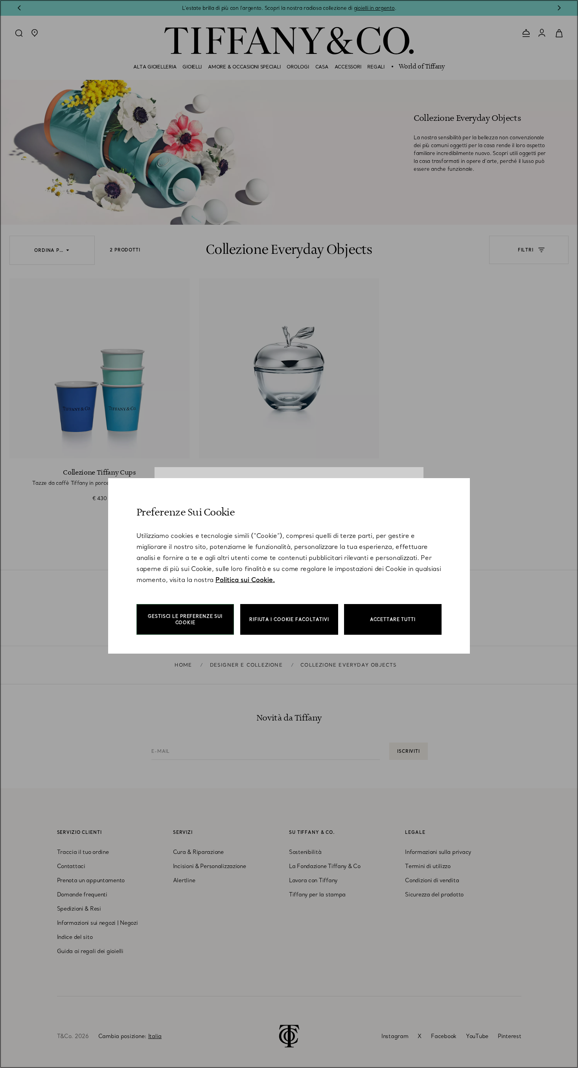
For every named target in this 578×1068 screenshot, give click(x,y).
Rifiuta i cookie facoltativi (289, 619)
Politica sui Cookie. (245, 580)
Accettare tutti (393, 619)
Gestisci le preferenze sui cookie (185, 619)
